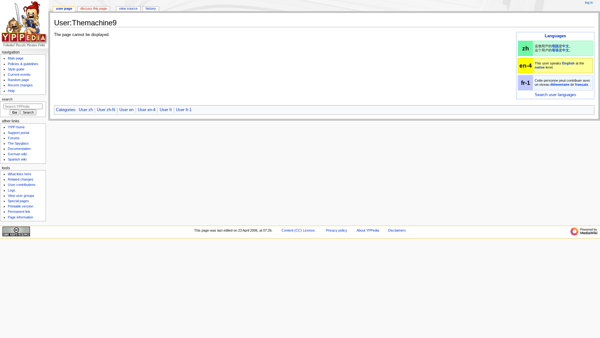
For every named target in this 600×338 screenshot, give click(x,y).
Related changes (20, 179)
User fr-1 (184, 110)
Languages (555, 36)
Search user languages (555, 95)
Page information (20, 217)
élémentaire (559, 84)
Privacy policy (336, 230)
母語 (555, 46)
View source (128, 8)
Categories (65, 110)
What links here (19, 174)
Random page (18, 80)
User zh (86, 110)
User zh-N (106, 110)
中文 (565, 46)
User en (126, 110)
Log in (589, 2)
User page (64, 8)
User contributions (22, 185)
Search (7, 99)
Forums (14, 138)
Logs (11, 190)
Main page (15, 58)
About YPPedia (368, 230)
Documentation (19, 149)
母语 (555, 50)
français (581, 84)
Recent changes (20, 85)
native (540, 67)
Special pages (18, 201)
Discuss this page (93, 8)
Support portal (18, 133)
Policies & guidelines (23, 64)
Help (11, 91)
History (151, 8)
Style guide (16, 69)
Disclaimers (397, 230)
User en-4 (146, 110)
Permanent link (19, 211)
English (568, 63)
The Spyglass (18, 143)
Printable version (20, 206)
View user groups (21, 195)
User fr (166, 110)
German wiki (17, 154)
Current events (19, 74)
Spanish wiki (17, 159)
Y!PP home (16, 127)
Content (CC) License (298, 230)
